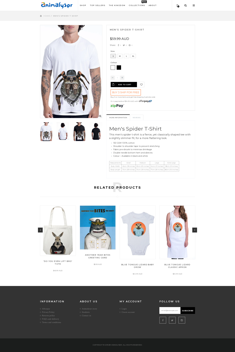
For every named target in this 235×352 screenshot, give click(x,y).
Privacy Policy (48, 312)
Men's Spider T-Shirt (127, 29)
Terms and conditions (51, 322)
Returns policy (48, 315)
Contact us (86, 315)
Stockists (86, 312)
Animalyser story (89, 308)
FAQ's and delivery (50, 319)
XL (133, 56)
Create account (128, 312)
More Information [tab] (118, 118)
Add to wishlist (142, 84)
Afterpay (46, 308)
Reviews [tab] (136, 118)
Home (47, 16)
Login (124, 308)
